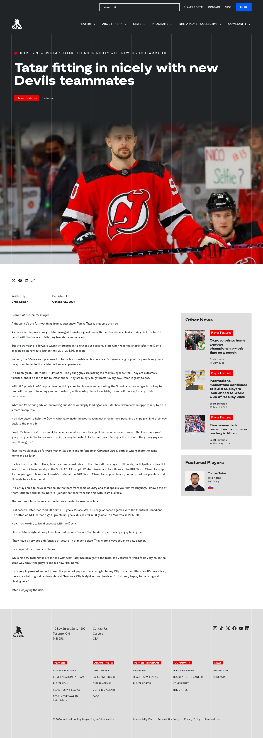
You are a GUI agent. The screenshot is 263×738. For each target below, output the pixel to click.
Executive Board (104, 677)
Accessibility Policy (168, 719)
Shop (228, 7)
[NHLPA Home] (17, 24)
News (137, 24)
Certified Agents (104, 689)
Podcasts (219, 677)
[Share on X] (13, 280)
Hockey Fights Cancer (188, 677)
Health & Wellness (145, 677)
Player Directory (64, 670)
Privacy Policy (192, 719)
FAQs (96, 696)
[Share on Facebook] (20, 280)
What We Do (101, 670)
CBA (243, 7)
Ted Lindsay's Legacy (66, 689)
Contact (214, 7)
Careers (98, 634)
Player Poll (60, 683)
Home (25, 53)
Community (237, 24)
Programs (160, 24)
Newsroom (46, 53)
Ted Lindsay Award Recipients (65, 697)
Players (85, 24)
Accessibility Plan (143, 719)
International (103, 683)
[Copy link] (33, 280)
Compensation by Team (68, 677)
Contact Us (100, 629)
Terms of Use (212, 719)
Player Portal (194, 7)
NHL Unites (191, 689)
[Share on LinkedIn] (26, 280)
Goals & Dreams (183, 670)
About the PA (112, 24)
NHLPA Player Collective (198, 24)
